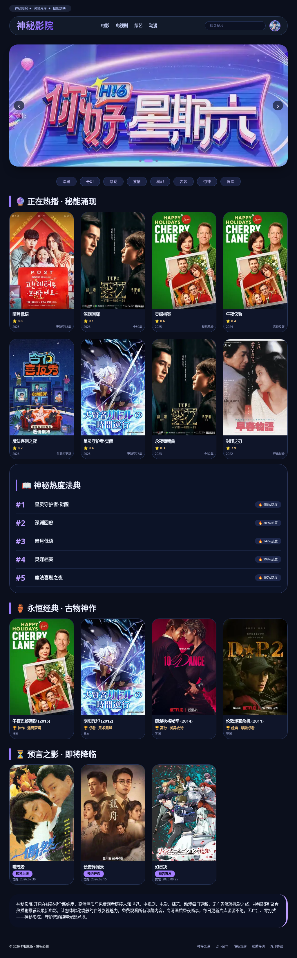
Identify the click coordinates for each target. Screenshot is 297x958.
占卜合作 (221, 946)
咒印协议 (276, 946)
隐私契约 (240, 946)
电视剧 (122, 25)
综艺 (138, 25)
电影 (105, 25)
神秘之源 (203, 946)
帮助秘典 (258, 946)
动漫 (153, 25)
